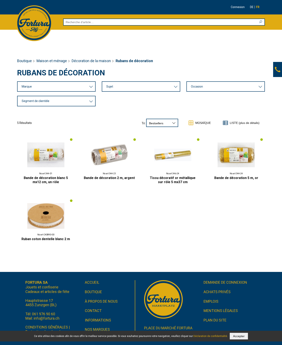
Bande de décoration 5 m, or (236, 178)
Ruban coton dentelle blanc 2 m (45, 239)
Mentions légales (221, 310)
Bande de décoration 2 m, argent (109, 178)
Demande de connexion (225, 282)
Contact (93, 310)
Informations (98, 320)
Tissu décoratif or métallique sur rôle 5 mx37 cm (173, 180)
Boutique (24, 61)
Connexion (238, 7)
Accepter (239, 336)
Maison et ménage (52, 61)
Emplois (211, 301)
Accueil (92, 282)
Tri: (144, 123)
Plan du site (215, 320)
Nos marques (97, 329)
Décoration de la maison (91, 61)
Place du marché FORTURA (168, 328)
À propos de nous (101, 301)
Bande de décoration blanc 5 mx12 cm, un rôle (46, 180)
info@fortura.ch (46, 318)
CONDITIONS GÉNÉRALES (46, 327)
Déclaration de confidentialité (210, 336)
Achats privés (217, 292)
